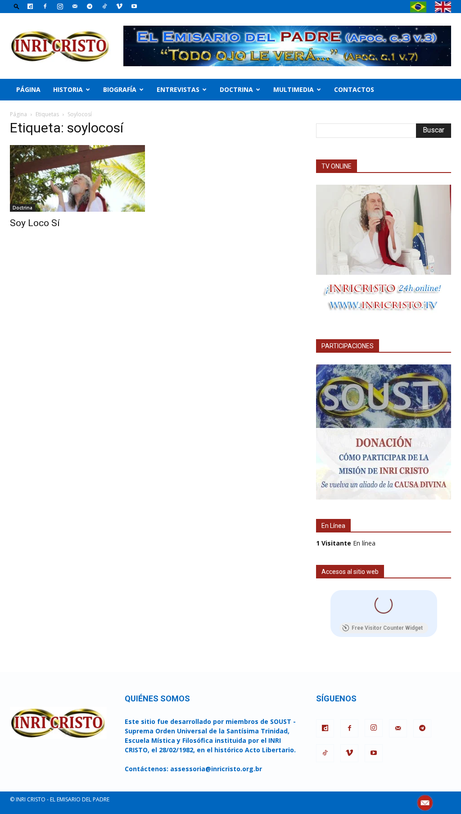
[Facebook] (45, 6)
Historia (68, 89)
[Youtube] (134, 6)
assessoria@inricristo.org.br (216, 768)
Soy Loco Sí (35, 223)
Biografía (119, 89)
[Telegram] (89, 6)
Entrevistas (178, 89)
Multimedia (293, 89)
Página (28, 89)
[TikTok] (104, 6)
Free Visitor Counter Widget (387, 628)
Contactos (354, 89)
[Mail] (74, 6)
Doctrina (236, 89)
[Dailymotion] (30, 6)
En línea (345, 543)
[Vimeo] (119, 6)
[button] (16, 6)
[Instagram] (60, 6)
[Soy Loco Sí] (77, 178)
